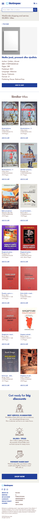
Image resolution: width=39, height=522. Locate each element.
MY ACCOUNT (6, 497)
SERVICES (4, 495)
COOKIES (4, 503)
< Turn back (5, 24)
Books (17, 492)
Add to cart (19, 85)
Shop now (20, 476)
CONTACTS (5, 499)
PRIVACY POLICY (6, 501)
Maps (17, 502)
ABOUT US (5, 492)
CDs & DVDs (19, 504)
